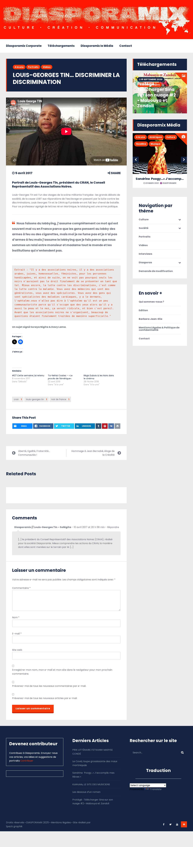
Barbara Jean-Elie (150, 319)
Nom (15, 617)
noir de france (60, 399)
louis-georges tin (36, 399)
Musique (155, 143)
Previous (136, 160)
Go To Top (184, 824)
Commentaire (21, 588)
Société (143, 228)
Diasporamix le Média (97, 46)
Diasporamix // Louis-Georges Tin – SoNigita (42, 527)
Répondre (113, 527)
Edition (143, 310)
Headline (141, 143)
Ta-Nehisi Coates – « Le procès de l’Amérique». (60, 377)
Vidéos (47, 67)
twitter (170, 824)
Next (184, 160)
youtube (177, 824)
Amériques (155, 137)
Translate (155, 789)
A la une (19, 67)
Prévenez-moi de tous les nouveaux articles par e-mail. (44, 698)
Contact (125, 46)
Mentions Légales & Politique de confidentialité (159, 328)
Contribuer (26, 760)
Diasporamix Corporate (24, 46)
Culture (170, 137)
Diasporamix (169, 183)
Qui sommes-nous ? (151, 302)
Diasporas (145, 262)
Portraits (33, 67)
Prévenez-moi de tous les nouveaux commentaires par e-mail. (49, 686)
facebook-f (164, 824)
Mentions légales (61, 822)
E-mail (17, 633)
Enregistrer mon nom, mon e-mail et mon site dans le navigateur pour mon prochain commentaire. (62, 671)
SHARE (115, 173)
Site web (17, 650)
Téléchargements (61, 46)
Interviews (145, 254)
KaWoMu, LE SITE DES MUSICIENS (91, 784)
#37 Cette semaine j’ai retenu (28, 375)
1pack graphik (14, 826)
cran (18, 399)
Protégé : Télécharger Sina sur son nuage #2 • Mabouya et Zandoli (156, 95)
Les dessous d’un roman (86, 792)
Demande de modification (156, 271)
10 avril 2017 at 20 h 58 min (89, 527)
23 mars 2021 (152, 183)
